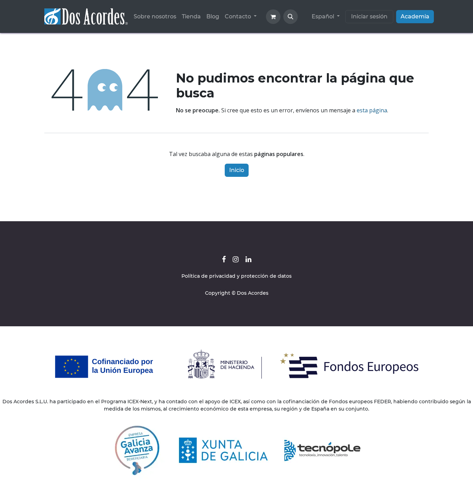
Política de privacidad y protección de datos (236, 276)
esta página (372, 110)
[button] (290, 16)
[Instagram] (236, 259)
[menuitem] (155, 17)
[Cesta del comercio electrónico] (273, 16)
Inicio (236, 170)
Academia (415, 16)
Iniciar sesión (369, 16)
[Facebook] (224, 259)
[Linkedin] (248, 259)
